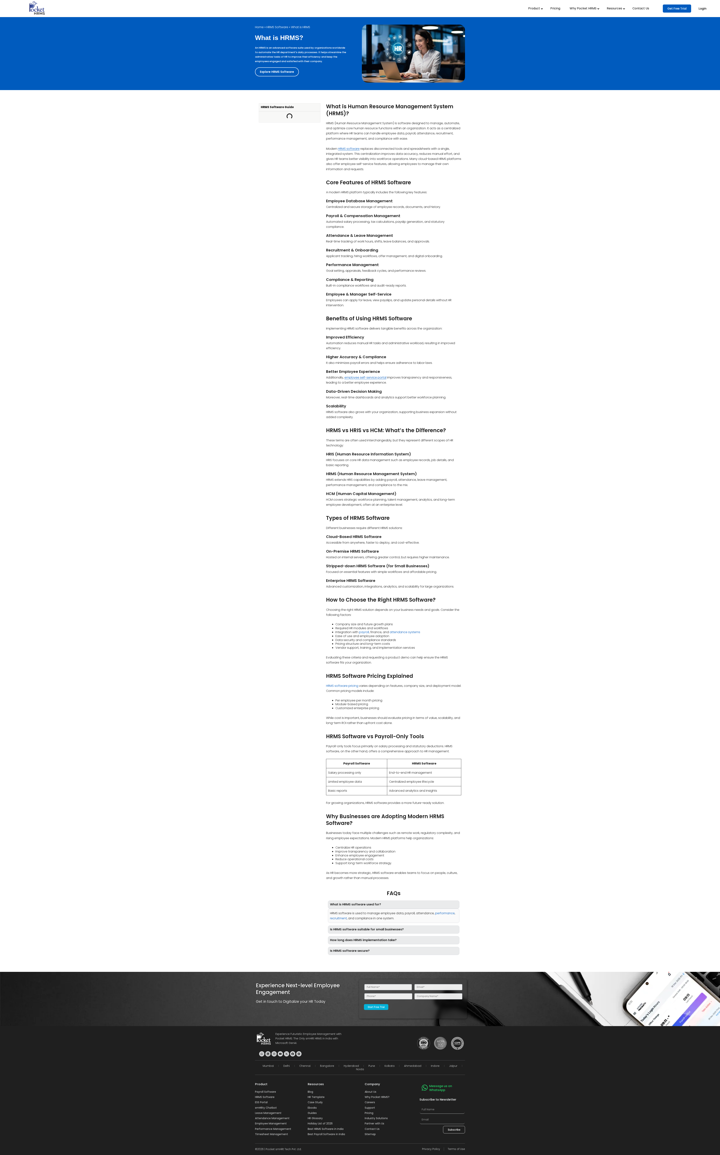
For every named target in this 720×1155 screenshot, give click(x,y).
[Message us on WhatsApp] (424, 1087)
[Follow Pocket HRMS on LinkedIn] (268, 1053)
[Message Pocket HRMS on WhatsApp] (261, 1053)
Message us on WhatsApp (440, 1088)
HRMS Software (277, 27)
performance (445, 913)
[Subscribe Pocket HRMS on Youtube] (280, 1053)
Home (259, 27)
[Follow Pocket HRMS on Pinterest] (299, 1053)
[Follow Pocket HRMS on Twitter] (286, 1053)
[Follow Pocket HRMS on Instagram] (274, 1053)
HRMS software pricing (342, 686)
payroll (364, 632)
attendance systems (405, 632)
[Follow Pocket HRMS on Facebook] (292, 1053)
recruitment (338, 918)
